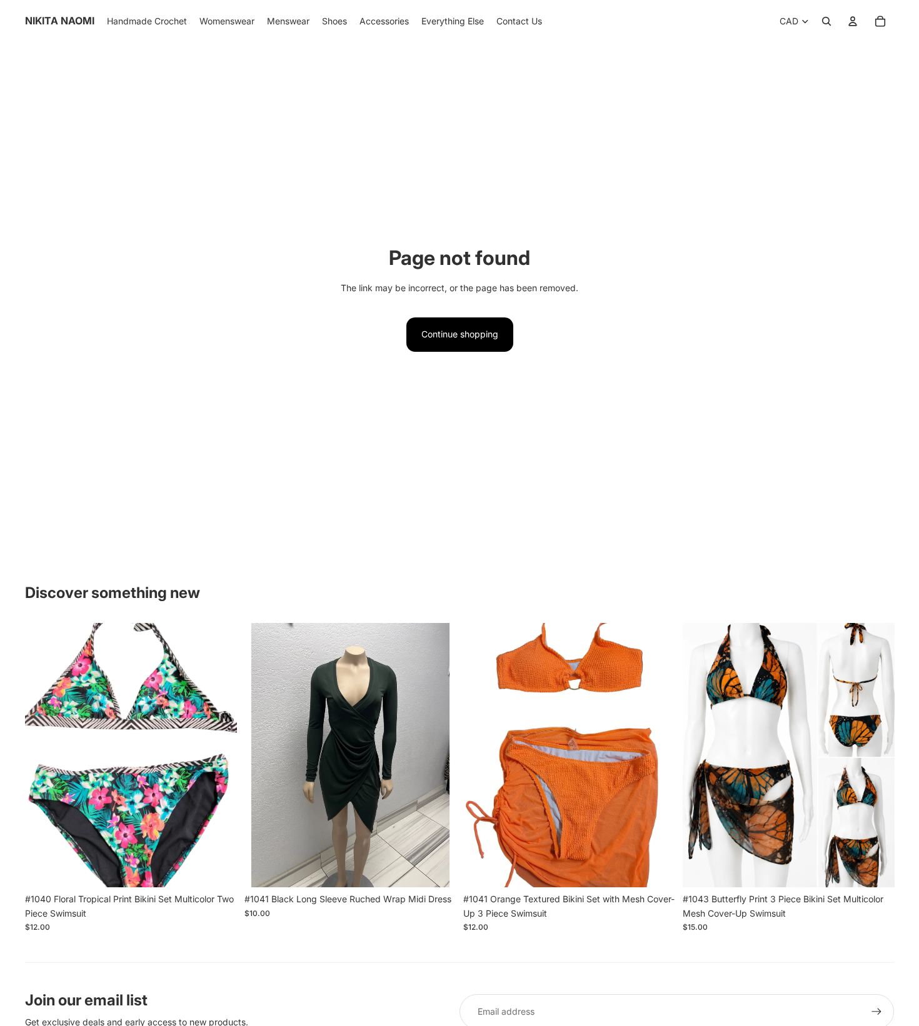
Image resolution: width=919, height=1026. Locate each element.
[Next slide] (218, 755)
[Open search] (826, 21)
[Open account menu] (852, 21)
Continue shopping (459, 334)
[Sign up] (876, 1012)
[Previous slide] (44, 755)
